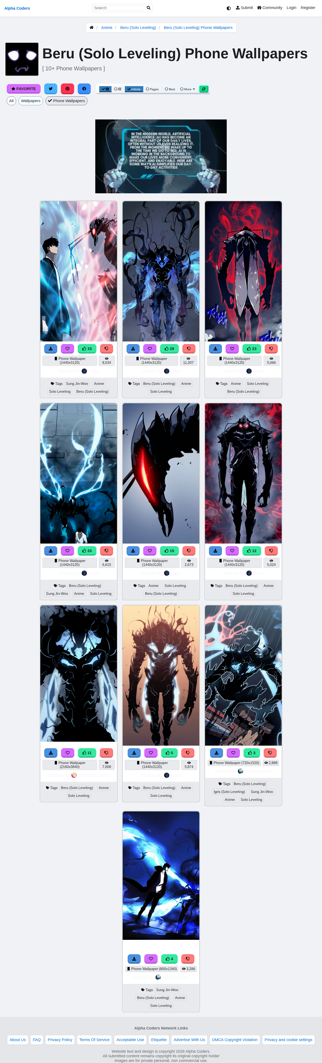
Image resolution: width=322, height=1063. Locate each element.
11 (89, 753)
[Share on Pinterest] (67, 89)
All (11, 101)
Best (171, 89)
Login (291, 7)
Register (308, 7)
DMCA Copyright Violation (235, 1040)
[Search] (148, 8)
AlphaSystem (258, 771)
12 (254, 551)
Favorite (25, 89)
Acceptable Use (130, 1040)
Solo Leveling (60, 391)
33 (89, 349)
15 (171, 551)
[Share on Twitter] (50, 89)
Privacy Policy (60, 1040)
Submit (246, 7)
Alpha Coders (17, 8)
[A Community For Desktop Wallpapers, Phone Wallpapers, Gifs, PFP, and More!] (92, 27)
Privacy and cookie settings (288, 1040)
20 (89, 551)
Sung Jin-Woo (77, 384)
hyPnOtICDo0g (93, 775)
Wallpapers (31, 101)
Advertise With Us (189, 1040)
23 (254, 349)
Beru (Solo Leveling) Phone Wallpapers (198, 27)
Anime (106, 27)
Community (271, 7)
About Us (18, 1040)
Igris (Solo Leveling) (229, 792)
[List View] (117, 89)
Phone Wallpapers (68, 101)
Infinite (136, 89)
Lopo (93, 370)
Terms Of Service (94, 1040)
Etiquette (159, 1040)
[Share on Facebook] (84, 89)
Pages (154, 89)
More (187, 89)
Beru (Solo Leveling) (138, 27)
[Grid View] (105, 89)
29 (171, 349)
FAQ (37, 1040)
